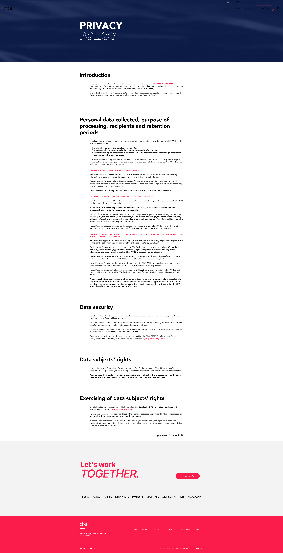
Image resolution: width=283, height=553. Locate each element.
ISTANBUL (138, 497)
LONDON (96, 497)
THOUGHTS (248, 8)
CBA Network (240, 2)
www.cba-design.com (163, 84)
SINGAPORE (194, 497)
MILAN (108, 497)
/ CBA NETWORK (184, 530)
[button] (188, 476)
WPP (90, 535)
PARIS (85, 497)
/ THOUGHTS (157, 530)
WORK (227, 8)
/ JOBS (197, 530)
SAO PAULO (169, 497)
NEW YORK (153, 497)
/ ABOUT (135, 530)
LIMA (182, 497)
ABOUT (236, 8)
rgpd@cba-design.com (154, 338)
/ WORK (144, 530)
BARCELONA (122, 497)
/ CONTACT (170, 530)
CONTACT (264, 8)
